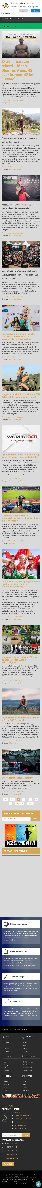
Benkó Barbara (28, 1062)
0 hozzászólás (19, 100)
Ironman (6, 1051)
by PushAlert (6, 13)
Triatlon (6, 1062)
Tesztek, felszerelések (22, 1122)
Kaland (25, 1042)
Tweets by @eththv (8, 1106)
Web (5, 1087)
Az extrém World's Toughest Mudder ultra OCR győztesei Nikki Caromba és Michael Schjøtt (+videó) (20, 274)
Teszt (11, 18)
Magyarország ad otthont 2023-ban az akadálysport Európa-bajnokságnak (20, 660)
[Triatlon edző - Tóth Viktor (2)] (21, 835)
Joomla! (4, 1181)
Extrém (25, 1051)
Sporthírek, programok (22, 1115)
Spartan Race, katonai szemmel (18, 777)
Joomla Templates (21, 1179)
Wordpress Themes (34, 1179)
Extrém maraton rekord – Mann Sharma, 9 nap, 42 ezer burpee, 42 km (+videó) (18, 70)
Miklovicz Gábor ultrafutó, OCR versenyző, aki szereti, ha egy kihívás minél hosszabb (21, 518)
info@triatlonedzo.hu (12, 1158)
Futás (5, 1068)
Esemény (26, 1090)
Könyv (25, 1087)
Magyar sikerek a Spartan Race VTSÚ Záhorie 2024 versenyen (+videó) (21, 395)
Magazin (6, 1084)
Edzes (6, 18)
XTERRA (6, 1042)
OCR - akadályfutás (15, 169)
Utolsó (30, 803)
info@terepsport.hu (11, 1155)
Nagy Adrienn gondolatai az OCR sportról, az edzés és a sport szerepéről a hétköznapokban (18, 336)
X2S (5, 1045)
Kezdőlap (7, 26)
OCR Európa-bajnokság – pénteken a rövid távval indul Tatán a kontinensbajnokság (21, 584)
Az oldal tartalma (20, 1125)
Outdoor (12, 543)
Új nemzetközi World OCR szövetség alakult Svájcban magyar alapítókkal (20, 455)
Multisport (12, 743)
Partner (6, 1082)
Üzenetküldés (8, 1164)
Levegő (25, 1048)
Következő (19, 803)
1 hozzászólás (19, 740)
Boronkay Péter (28, 1068)
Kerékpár (6, 1065)
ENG (22, 18)
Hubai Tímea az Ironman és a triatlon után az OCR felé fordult (20, 719)
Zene (24, 1082)
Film (24, 1084)
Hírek (11, 103)
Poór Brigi (26, 1065)
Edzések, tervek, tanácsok (23, 1119)
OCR (14, 26)
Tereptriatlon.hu (7, 1029)
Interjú (17, 18)
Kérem (35, 11)
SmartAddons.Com (8, 1179)
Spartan (6, 1048)
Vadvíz (25, 1045)
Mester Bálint (27, 1071)
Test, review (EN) (20, 1128)
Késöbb (23, 11)
